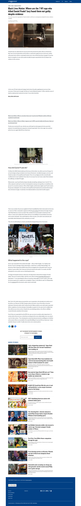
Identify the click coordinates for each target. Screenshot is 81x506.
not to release (35, 210)
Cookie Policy (10, 496)
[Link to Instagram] (43, 490)
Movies (66, 1)
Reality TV (58, 1)
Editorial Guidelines (11, 492)
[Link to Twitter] (45, 490)
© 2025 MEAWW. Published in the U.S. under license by (17, 480)
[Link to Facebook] (41, 490)
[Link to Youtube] (47, 490)
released (14, 282)
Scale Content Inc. (29, 480)
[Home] (12, 1)
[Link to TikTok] (49, 491)
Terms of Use (10, 498)
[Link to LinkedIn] (51, 491)
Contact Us (26, 490)
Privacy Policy (10, 494)
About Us (9, 490)
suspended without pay (43, 276)
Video (71, 1)
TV (62, 1)
